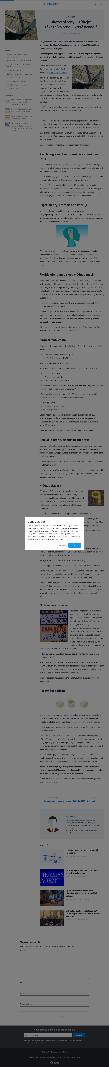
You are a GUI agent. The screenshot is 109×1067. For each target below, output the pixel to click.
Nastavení (62, 545)
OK (74, 545)
